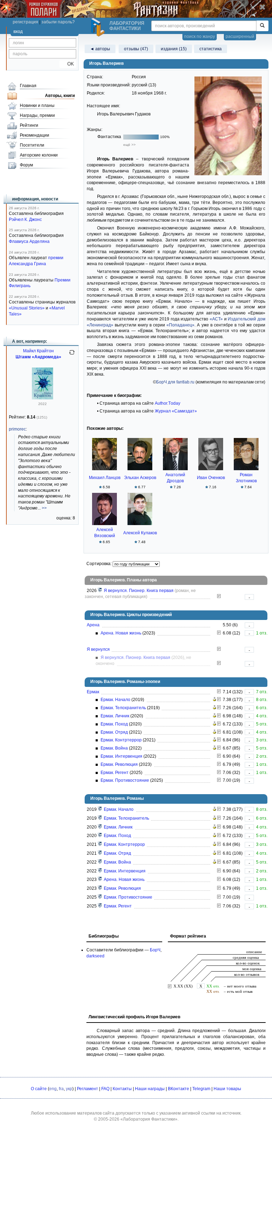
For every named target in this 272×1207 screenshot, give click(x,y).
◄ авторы (100, 48)
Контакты (122, 1088)
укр (69, 1088)
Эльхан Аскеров (140, 477)
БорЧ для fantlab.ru (175, 382)
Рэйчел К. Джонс (25, 219)
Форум (26, 165)
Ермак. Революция (119, 764)
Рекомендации (34, 135)
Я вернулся (98, 649)
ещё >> (129, 145)
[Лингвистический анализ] (214, 699)
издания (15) (174, 48)
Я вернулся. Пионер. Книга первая (139, 590)
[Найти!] (262, 26)
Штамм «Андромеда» (38, 356)
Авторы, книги (60, 95)
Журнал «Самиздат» (176, 411)
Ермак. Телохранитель (123, 707)
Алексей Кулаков (140, 532)
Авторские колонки (39, 155)
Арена (93, 624)
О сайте (39, 1088)
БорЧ (155, 949)
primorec (17, 429)
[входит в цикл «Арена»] (100, 879)
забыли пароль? (58, 21)
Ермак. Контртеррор (121, 740)
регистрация (25, 21)
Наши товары (227, 1088)
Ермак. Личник (115, 715)
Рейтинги (29, 125)
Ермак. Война (114, 748)
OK (68, 64)
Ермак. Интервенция (121, 756)
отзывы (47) (136, 48)
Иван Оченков (211, 477)
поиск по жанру (199, 36)
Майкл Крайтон (38, 350)
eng (53, 1088)
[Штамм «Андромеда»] (42, 397)
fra (61, 1088)
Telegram (201, 1088)
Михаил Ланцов (104, 477)
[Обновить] (72, 355)
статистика (210, 48)
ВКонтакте (178, 1088)
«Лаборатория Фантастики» (148, 1119)
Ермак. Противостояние (125, 780)
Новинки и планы (37, 105)
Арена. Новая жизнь (121, 633)
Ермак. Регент (115, 772)
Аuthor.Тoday (167, 403)
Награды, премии (37, 115)
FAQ (105, 1088)
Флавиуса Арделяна (29, 241)
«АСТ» (216, 319)
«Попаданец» (180, 325)
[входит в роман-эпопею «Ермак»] (100, 809)
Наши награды (150, 1088)
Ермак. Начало (115, 699)
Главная (28, 85)
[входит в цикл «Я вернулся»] (100, 590)
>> (44, 508)
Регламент (87, 1088)
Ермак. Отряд (114, 732)
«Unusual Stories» (27, 308)
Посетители (32, 145)
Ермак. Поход (114, 724)
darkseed (95, 955)
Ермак (93, 691)
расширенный (240, 36)
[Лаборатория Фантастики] (99, 27)
